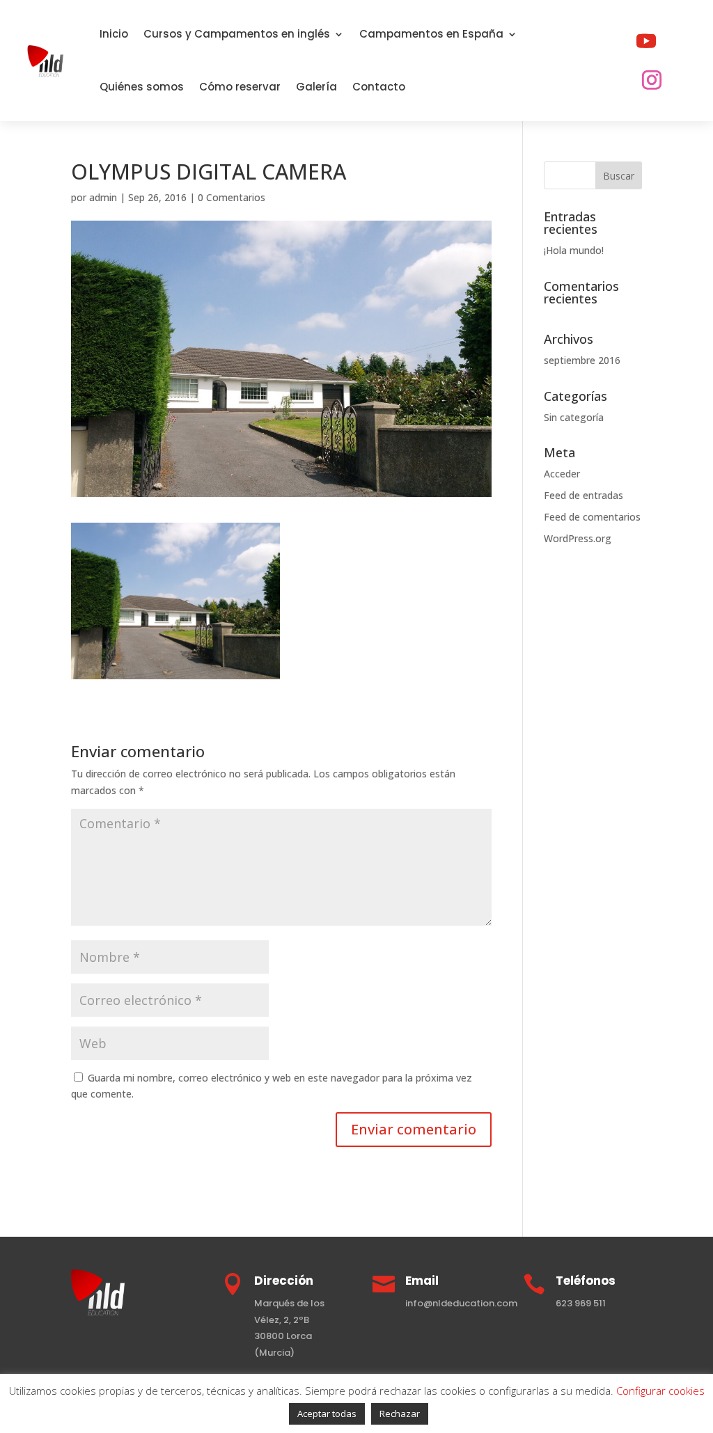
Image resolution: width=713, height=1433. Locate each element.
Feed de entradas (583, 495)
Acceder (562, 473)
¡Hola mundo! (574, 250)
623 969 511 (581, 1303)
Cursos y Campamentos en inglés (236, 33)
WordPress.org (577, 538)
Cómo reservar (240, 86)
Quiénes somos (142, 86)
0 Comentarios (231, 197)
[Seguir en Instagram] (651, 80)
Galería (316, 86)
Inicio (114, 33)
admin (103, 197)
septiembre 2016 (582, 360)
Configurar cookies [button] (660, 1391)
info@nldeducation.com (461, 1303)
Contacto (378, 86)
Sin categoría (574, 417)
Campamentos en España (431, 33)
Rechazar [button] (399, 1413)
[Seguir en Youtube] (646, 41)
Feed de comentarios (592, 516)
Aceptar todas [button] (326, 1413)
